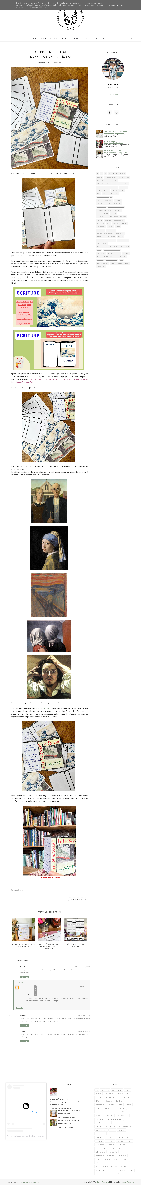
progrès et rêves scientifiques (107, 246)
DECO (76, 38)
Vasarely (119, 263)
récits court (101, 253)
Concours (123, 187)
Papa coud (100, 236)
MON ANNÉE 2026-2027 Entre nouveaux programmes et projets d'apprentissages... (65, 1101)
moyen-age (100, 230)
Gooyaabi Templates (127, 1182)
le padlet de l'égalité (104, 217)
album (115, 174)
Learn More (113, 5)
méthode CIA (101, 227)
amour (122, 174)
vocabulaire (101, 266)
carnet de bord (123, 183)
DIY (111, 193)
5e (105, 174)
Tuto (112, 263)
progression (125, 246)
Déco (98, 193)
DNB (116, 193)
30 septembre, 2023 (82, 967)
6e (109, 174)
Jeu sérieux (117, 210)
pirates (120, 236)
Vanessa (30, 994)
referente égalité (114, 253)
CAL (114, 183)
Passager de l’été (41, 708)
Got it (123, 5)
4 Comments (57, 63)
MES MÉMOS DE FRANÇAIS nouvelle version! (68, 1122)
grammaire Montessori (116, 207)
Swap (121, 260)
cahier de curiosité (103, 183)
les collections (119, 220)
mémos (115, 223)
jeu (109, 210)
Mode (118, 227)
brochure (100, 180)
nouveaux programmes (105, 233)
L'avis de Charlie (102, 213)
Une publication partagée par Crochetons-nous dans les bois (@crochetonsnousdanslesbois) (41, 1136)
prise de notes (123, 240)
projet (99, 250)
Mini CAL (110, 227)
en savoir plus (113, 94)
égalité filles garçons (104, 200)
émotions (118, 200)
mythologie (111, 230)
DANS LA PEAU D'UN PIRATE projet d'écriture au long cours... (116, 152)
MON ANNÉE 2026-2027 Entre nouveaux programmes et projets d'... (49, 946)
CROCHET (44, 38)
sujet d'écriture (111, 260)
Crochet (106, 190)
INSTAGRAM (87, 38)
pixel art (100, 240)
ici (25, 795)
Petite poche (111, 236)
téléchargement (102, 263)
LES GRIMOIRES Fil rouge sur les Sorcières (113, 142)
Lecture (99, 220)
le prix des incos (120, 217)
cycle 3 (114, 190)
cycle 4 (121, 190)
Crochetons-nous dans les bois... (30, 1182)
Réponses (20, 982)
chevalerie (100, 187)
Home (34, 38)
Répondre (24, 977)
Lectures (108, 220)
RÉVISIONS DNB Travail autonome (75, 945)
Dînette (105, 193)
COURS (55, 38)
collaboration (112, 187)
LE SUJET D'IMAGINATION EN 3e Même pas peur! (23, 945)
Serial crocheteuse (111, 256)
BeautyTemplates (103, 1182)
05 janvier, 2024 (84, 1031)
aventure (121, 177)
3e (97, 174)
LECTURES (66, 38)
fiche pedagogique (114, 203)
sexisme (123, 256)
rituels (99, 256)
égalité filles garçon (104, 197)
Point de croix (110, 240)
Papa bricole (119, 233)
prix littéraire (102, 243)
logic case (100, 223)
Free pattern (101, 207)
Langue (113, 213)
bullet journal (111, 180)
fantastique (101, 203)
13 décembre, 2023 (83, 1015)
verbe (127, 263)
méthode (123, 223)
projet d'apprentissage (112, 250)
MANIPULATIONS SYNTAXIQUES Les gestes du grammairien (115, 132)
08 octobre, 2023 (82, 986)
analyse (99, 177)
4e (101, 174)
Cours (99, 190)
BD (128, 177)
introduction (101, 210)
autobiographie (110, 177)
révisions (126, 253)
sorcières (100, 260)
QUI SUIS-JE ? (101, 38)
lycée (108, 223)
